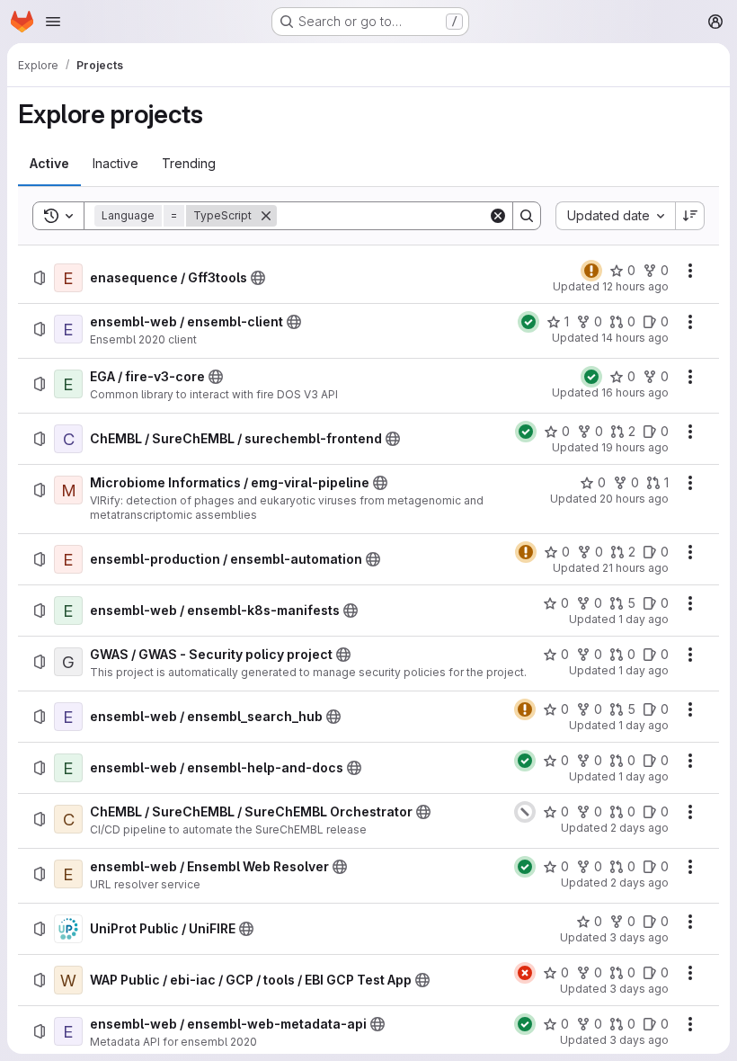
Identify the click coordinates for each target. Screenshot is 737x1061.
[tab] (49, 163)
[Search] (526, 215)
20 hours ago (634, 498)
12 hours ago (635, 286)
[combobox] (615, 215)
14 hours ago (635, 337)
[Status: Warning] (591, 270)
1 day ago (643, 619)
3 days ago (639, 937)
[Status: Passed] (528, 322)
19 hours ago (635, 447)
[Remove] (266, 216)
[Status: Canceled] (525, 812)
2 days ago (639, 827)
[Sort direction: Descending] (690, 215)
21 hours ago (635, 568)
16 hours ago (635, 392)
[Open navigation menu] (53, 21)
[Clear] (498, 216)
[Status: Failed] (525, 973)
